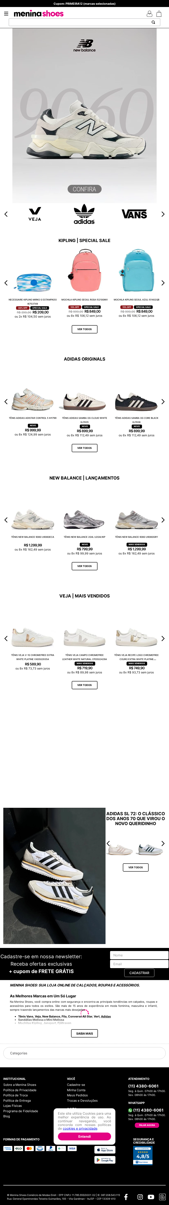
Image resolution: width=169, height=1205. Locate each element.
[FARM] (84, 608)
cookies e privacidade (80, 1128)
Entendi (84, 1136)
